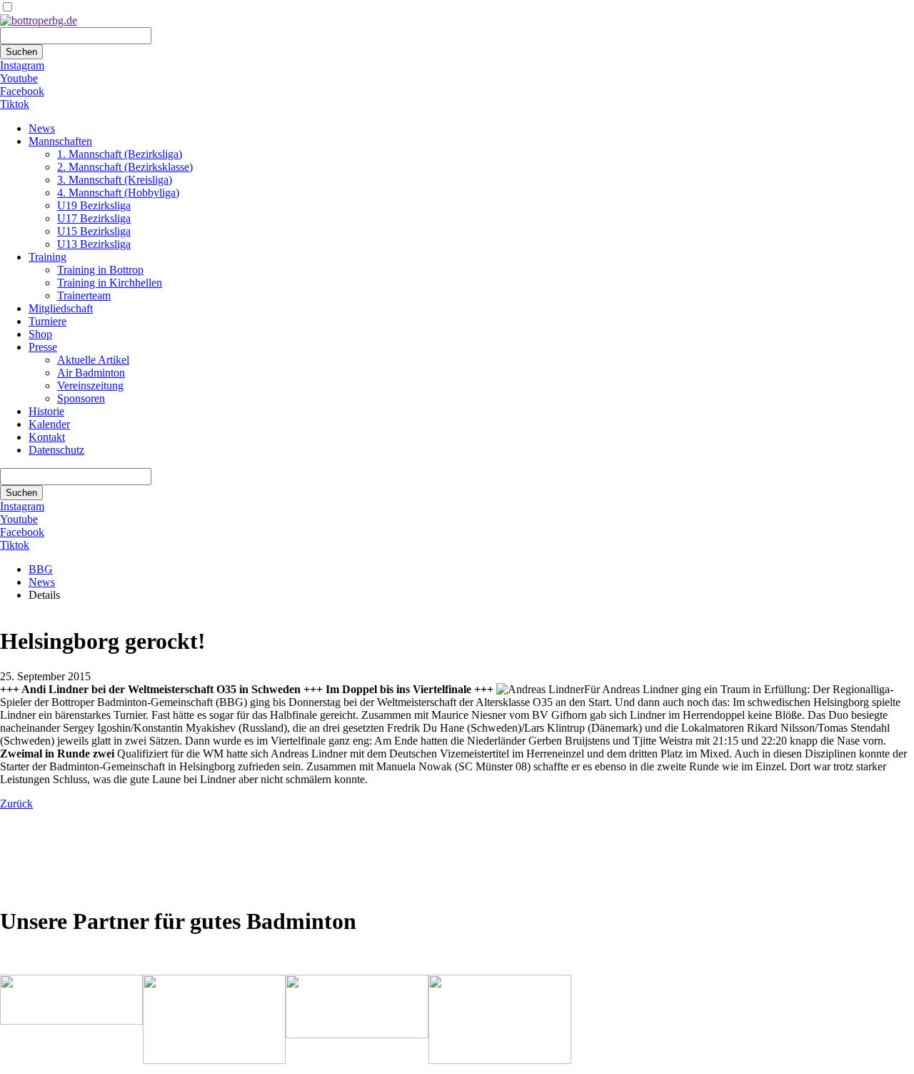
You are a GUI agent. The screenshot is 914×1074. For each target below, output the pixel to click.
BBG (41, 569)
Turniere (47, 321)
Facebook (22, 91)
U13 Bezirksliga (94, 244)
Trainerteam (84, 295)
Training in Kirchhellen (109, 283)
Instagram (22, 65)
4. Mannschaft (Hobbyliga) (118, 193)
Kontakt (47, 437)
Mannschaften (60, 141)
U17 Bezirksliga (94, 218)
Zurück (16, 803)
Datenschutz (56, 450)
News (42, 128)
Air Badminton (91, 373)
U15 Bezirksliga (94, 231)
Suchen (21, 51)
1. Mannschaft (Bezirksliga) (119, 154)
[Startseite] (38, 20)
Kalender (49, 424)
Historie (46, 411)
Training (47, 257)
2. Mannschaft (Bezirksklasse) (125, 167)
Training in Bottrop (100, 270)
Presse (43, 347)
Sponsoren (81, 398)
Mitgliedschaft (61, 308)
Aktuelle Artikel (93, 360)
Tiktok (14, 104)
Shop (40, 334)
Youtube (19, 78)
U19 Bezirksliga (94, 205)
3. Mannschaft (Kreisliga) (114, 180)
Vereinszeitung (90, 385)
